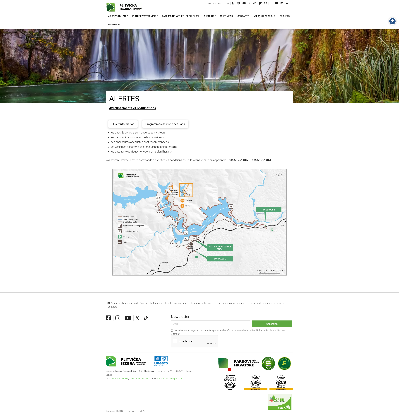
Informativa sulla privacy (202, 303)
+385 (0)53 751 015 (118, 378)
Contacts (112, 306)
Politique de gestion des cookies (267, 303)
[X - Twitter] (249, 3)
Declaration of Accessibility (232, 303)
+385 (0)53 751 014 (138, 378)
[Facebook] (233, 3)
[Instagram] (238, 3)
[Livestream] (276, 3)
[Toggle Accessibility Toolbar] (392, 21)
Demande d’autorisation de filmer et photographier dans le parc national (148, 303)
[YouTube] (244, 3)
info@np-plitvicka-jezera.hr (170, 378)
